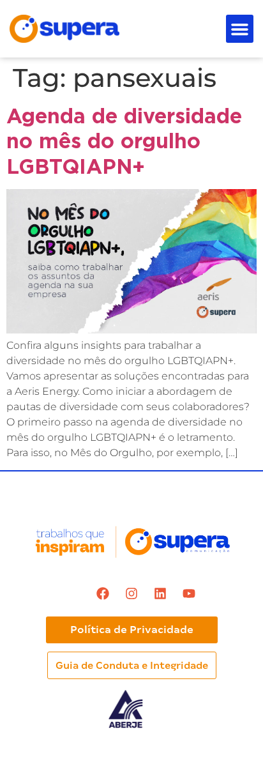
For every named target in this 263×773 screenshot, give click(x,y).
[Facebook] (103, 593)
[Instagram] (131, 593)
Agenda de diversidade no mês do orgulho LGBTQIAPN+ (124, 141)
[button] (240, 29)
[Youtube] (189, 593)
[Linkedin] (160, 593)
